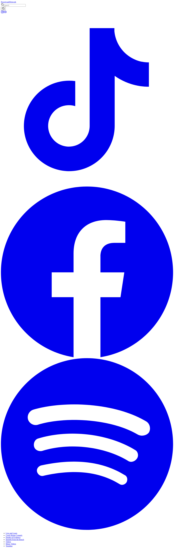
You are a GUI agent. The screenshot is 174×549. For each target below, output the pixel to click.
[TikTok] (87, 185)
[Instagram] (2, 13)
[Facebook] (87, 357)
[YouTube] (5, 13)
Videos (8, 542)
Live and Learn (11, 533)
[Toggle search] (3, 9)
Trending (9, 546)
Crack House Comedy (14, 535)
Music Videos (11, 544)
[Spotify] (87, 529)
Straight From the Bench (15, 540)
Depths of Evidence (13, 537)
